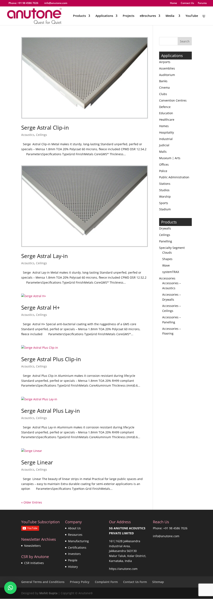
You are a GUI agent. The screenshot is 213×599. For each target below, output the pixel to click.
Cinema (164, 87)
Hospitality (166, 132)
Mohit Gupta (48, 593)
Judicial (164, 145)
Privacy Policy (79, 582)
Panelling (165, 241)
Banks (163, 81)
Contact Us (187, 3)
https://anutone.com (123, 569)
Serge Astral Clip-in (45, 127)
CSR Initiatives (34, 563)
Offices (164, 164)
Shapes (167, 259)
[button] (10, 588)
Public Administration (174, 177)
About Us (74, 528)
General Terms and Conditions (42, 582)
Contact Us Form (135, 582)
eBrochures (148, 16)
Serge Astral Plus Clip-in (51, 359)
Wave (166, 265)
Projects (128, 16)
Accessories (167, 278)
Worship (165, 196)
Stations (164, 184)
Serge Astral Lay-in (44, 256)
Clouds (167, 252)
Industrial (166, 139)
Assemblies (167, 68)
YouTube (192, 16)
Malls (163, 152)
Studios (164, 190)
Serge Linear (37, 462)
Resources (75, 535)
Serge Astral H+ (40, 307)
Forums (202, 3)
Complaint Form (106, 582)
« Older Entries (31, 502)
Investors (74, 554)
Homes (164, 126)
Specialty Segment (172, 248)
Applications (104, 16)
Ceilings (41, 135)
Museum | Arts (169, 158)
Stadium (165, 209)
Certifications (77, 547)
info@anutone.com (166, 536)
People (72, 560)
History (73, 567)
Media (171, 16)
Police (163, 171)
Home (173, 3)
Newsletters (32, 546)
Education (166, 113)
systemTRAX (170, 272)
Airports (164, 62)
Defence (165, 107)
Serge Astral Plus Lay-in (50, 410)
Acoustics (27, 135)
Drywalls (165, 228)
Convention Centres (173, 100)
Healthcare (166, 120)
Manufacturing (78, 541)
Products (79, 16)
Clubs (163, 94)
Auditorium (167, 75)
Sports (163, 203)
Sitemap (158, 582)
